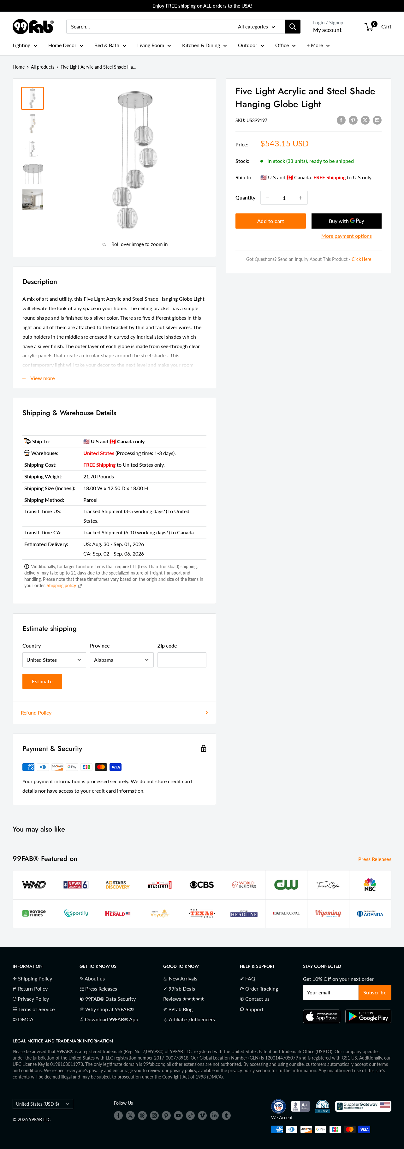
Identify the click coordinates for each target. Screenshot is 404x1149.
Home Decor (62, 45)
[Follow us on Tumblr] (226, 1115)
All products (42, 67)
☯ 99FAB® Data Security (108, 999)
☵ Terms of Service (34, 1009)
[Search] (292, 27)
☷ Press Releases (98, 989)
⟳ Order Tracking (259, 989)
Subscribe (375, 992)
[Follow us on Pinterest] (166, 1115)
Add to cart (270, 221)
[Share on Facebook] (341, 120)
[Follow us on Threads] (142, 1115)
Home (19, 67)
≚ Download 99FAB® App (109, 1019)
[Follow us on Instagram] (154, 1115)
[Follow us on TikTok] (190, 1115)
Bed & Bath (106, 45)
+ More (315, 45)
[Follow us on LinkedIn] (214, 1115)
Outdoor (247, 45)
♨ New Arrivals (180, 978)
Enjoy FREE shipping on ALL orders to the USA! (202, 6)
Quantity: (246, 198)
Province (100, 645)
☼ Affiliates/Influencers (189, 1019)
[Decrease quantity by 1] (267, 198)
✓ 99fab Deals (179, 989)
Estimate (42, 681)
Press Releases (375, 859)
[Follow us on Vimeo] (202, 1115)
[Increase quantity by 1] (300, 198)
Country (31, 645)
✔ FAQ (247, 978)
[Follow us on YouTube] (178, 1115)
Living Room (150, 45)
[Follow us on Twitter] (130, 1115)
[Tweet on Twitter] (365, 120)
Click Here (361, 259)
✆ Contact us (255, 999)
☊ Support (252, 1009)
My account (327, 30)
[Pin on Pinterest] (353, 120)
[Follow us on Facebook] (118, 1115)
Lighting (21, 45)
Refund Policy (36, 713)
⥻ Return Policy (30, 989)
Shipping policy (62, 585)
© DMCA (23, 1019)
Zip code (167, 645)
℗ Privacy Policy (31, 999)
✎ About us (92, 978)
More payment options (346, 236)
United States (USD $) (37, 1104)
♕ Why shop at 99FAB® (107, 1009)
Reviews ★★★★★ (184, 999)
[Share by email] (377, 120)
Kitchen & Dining (201, 45)
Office (282, 45)
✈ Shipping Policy (32, 978)
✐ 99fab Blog (178, 1009)
